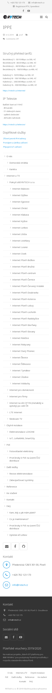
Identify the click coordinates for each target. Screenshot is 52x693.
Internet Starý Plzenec (23, 351)
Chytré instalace (14, 425)
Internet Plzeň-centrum (24, 273)
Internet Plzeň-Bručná (23, 266)
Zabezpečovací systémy (21, 480)
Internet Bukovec (20, 188)
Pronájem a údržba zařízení (15, 142)
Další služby (12, 467)
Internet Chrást (20, 208)
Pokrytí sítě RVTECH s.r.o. (22, 182)
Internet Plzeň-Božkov (23, 260)
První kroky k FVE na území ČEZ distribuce (24, 459)
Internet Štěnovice (21, 364)
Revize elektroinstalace (20, 473)
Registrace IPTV (22, 6)
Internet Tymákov (21, 370)
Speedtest (34, 6)
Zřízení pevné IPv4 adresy (14, 138)
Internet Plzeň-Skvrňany (24, 325)
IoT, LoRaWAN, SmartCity (22, 438)
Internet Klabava (20, 214)
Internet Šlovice (20, 357)
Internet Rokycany (21, 344)
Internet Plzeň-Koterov (24, 299)
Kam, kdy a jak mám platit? (22, 512)
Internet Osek (19, 253)
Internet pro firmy (18, 396)
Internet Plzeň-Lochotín (24, 312)
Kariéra (13, 169)
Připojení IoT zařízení (12, 147)
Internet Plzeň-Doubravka (25, 292)
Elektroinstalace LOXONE (22, 431)
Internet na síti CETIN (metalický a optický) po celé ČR (26, 404)
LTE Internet (15, 412)
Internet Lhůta (19, 234)
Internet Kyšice (19, 221)
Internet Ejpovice (20, 201)
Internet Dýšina (20, 195)
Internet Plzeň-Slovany (23, 331)
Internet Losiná (19, 247)
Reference (11, 486)
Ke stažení (11, 493)
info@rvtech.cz (37, 2)
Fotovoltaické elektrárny (21, 451)
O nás (9, 156)
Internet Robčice (20, 338)
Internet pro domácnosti (21, 389)
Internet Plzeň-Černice (23, 279)
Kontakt (10, 499)
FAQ (8, 506)
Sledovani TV (15, 418)
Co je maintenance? (19, 519)
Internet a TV (13, 175)
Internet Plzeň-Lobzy (23, 305)
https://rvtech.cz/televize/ (14, 124)
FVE (8, 444)
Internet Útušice (20, 376)
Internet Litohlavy (21, 240)
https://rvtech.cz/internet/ (14, 90)
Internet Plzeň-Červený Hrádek (28, 286)
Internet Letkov (20, 227)
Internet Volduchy (21, 383)
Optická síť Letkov (18, 534)
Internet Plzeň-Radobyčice (25, 318)
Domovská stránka (18, 162)
